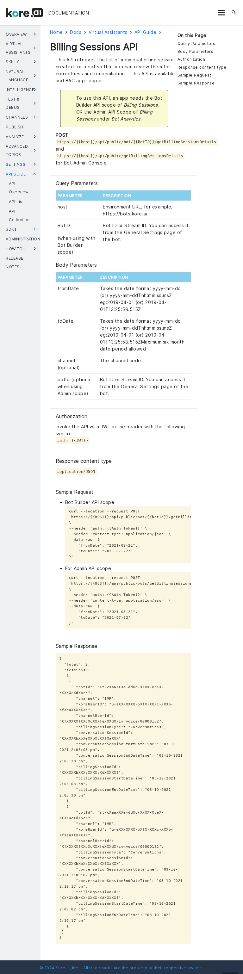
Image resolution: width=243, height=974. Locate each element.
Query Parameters (196, 43)
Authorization (191, 59)
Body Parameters (196, 51)
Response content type (202, 67)
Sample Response (196, 83)
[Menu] (221, 13)
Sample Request (194, 75)
